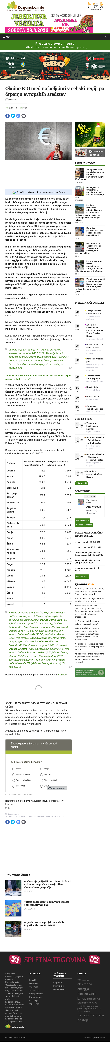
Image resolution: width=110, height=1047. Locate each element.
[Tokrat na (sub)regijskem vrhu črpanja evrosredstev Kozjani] (13, 915)
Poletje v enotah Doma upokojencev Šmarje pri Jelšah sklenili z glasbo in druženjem (89, 266)
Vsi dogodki (81, 483)
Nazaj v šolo (92, 387)
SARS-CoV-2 (98, 1009)
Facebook (7, 116)
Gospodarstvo (13, 814)
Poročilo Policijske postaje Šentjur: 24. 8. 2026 (87, 561)
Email (23, 116)
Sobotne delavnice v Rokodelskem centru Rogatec (95, 440)
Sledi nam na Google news (18, 116)
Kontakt (32, 980)
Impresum (33, 983)
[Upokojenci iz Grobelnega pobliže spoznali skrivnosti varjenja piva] (79, 191)
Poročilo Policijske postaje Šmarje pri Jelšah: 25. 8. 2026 (89, 553)
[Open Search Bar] (106, 37)
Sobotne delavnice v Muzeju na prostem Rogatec (95, 457)
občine (64, 816)
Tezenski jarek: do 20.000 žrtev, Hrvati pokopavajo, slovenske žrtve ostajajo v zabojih (89, 591)
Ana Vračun (93, 506)
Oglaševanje (35, 1004)
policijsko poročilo (85, 1009)
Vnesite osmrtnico (84, 525)
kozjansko (82, 1002)
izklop (81, 999)
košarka (93, 1002)
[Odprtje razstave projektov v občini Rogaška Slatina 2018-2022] (13, 936)
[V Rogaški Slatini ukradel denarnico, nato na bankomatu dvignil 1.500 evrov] (79, 173)
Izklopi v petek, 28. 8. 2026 (87, 542)
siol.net (62, 674)
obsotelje (81, 1006)
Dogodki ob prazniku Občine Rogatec (94, 474)
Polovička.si (58, 986)
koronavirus (93, 998)
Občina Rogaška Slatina (92, 1006)
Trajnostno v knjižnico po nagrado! (92, 426)
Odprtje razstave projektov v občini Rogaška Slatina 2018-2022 (45, 924)
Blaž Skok (13, 100)
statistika (87, 1012)
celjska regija (13, 816)
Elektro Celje (86, 994)
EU (27, 816)
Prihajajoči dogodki (89, 302)
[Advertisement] (38, 174)
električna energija (84, 986)
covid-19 (85, 980)
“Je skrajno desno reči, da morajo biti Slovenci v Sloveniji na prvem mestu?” (90, 647)
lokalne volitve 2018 (52, 816)
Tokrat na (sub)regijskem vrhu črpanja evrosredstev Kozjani (46, 903)
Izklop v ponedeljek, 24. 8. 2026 (87, 569)
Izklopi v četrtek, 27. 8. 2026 (88, 547)
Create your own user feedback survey (19, 794)
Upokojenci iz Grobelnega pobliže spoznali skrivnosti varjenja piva (89, 192)
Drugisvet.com (59, 989)
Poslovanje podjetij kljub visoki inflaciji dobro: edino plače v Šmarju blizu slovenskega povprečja (47, 884)
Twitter (13, 116)
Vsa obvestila (82, 576)
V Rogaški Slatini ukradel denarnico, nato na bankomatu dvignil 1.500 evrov (89, 174)
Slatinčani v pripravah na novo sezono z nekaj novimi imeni (95, 231)
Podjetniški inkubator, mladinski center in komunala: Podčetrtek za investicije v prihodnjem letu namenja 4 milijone (89, 212)
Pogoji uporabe (36, 993)
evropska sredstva (36, 816)
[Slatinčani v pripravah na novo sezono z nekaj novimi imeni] (79, 231)
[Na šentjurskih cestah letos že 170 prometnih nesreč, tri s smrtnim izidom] (79, 247)
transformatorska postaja (90, 1017)
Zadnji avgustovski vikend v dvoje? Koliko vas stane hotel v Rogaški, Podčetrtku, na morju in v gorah (90, 285)
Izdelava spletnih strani (95, 1037)
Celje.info (57, 982)
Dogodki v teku (83, 418)
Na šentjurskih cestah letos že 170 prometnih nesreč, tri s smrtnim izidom (88, 248)
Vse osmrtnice (82, 520)
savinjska (80, 1011)
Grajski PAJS (92, 396)
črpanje (22, 816)
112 (79, 980)
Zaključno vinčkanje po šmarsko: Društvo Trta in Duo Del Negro (94, 330)
